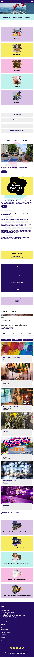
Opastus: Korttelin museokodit (10, 406)
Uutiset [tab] (8, 140)
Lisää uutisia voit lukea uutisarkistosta (26, 243)
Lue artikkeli (4, 171)
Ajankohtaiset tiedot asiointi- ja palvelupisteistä (9, 617)
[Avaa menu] (32, 1)
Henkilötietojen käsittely (16, 652)
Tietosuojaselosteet (25, 652)
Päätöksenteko (3, 626)
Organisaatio (3, 624)
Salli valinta (17, 339)
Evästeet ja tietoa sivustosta (21, 653)
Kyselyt (2, 636)
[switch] (13, 333)
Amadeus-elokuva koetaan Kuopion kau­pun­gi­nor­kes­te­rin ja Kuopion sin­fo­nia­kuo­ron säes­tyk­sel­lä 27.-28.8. (15, 238)
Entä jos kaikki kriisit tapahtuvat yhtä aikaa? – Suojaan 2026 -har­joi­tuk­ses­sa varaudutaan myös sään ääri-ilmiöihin (16, 225)
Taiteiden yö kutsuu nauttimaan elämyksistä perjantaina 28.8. (14, 168)
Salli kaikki (27, 339)
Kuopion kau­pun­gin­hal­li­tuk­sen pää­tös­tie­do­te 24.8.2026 (15, 219)
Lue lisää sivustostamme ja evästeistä (7, 328)
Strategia (2, 627)
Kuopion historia (3, 622)
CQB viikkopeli (7, 431)
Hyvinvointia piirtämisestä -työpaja (11, 357)
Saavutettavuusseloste (11, 653)
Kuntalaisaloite (3, 634)
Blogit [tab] (16, 140)
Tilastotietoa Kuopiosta (4, 629)
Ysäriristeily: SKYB (7, 455)
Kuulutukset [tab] (24, 140)
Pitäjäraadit (3, 637)
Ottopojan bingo (7, 382)
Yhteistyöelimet (3, 640)
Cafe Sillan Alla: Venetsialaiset (10, 480)
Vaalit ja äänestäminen (4, 639)
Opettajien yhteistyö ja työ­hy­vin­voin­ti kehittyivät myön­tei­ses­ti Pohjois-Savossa (17, 214)
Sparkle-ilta (6, 505)
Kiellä (6, 339)
